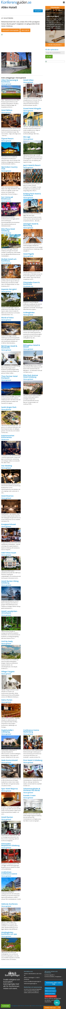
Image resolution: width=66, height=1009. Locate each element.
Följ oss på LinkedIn (50, 993)
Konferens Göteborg (46, 1005)
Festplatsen (58, 976)
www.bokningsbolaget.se (30, 983)
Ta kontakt (5, 1006)
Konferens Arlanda (35, 1005)
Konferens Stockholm (24, 1005)
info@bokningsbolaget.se (34, 981)
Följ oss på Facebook (50, 988)
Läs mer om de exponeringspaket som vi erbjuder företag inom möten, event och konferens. (32, 990)
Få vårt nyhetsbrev (51, 49)
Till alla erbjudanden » (55, 45)
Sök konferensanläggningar (11, 1005)
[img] (55, 26)
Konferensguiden (49, 975)
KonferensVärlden (49, 976)
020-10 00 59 (25, 30)
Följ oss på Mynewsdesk (51, 996)
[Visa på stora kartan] (2, 34)
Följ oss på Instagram (50, 991)
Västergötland (38, 11)
